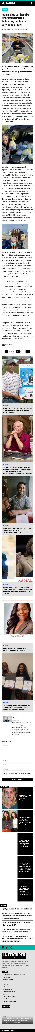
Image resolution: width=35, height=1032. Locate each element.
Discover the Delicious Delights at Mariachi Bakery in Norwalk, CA (16, 924)
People (5, 9)
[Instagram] (3, 947)
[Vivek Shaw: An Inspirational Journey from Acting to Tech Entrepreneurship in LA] (17, 499)
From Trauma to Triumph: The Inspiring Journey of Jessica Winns (16, 649)
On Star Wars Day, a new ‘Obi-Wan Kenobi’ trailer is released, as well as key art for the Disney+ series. (25, 867)
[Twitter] (10, 947)
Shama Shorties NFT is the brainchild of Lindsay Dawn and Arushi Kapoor (25, 821)
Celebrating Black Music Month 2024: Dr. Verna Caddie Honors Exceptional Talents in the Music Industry (17, 707)
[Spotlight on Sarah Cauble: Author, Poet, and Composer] (10, 798)
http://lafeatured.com (16, 720)
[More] (28, 351)
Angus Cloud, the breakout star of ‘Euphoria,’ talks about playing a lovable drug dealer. (24, 844)
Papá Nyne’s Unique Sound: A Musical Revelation (17, 909)
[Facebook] (6, 947)
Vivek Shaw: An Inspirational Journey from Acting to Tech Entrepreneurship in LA (17, 530)
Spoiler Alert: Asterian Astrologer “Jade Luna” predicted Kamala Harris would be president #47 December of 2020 (17, 590)
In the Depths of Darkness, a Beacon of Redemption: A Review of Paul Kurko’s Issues (17, 410)
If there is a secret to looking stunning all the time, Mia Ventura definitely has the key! (16, 930)
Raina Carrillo (10, 344)
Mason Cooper (23, 29)
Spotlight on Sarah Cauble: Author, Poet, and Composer (25, 797)
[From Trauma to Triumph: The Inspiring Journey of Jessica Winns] (17, 619)
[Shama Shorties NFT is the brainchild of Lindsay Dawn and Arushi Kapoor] (10, 821)
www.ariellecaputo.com (11, 318)
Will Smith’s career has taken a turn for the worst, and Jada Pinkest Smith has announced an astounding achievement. (17, 916)
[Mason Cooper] (16, 29)
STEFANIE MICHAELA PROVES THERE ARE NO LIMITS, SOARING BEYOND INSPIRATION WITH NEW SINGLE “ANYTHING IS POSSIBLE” (17, 939)
